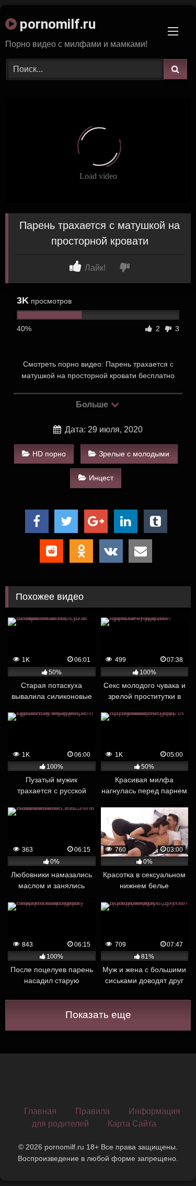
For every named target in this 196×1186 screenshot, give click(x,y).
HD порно (49, 454)
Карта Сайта (132, 1123)
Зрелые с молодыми (134, 454)
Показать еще (98, 1014)
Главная (40, 1111)
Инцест (101, 478)
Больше (93, 404)
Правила (92, 1111)
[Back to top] (163, 1155)
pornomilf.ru (56, 24)
